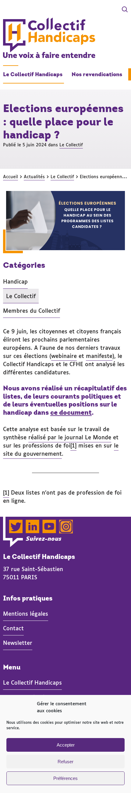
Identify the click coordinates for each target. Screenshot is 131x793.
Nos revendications (97, 74)
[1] (73, 445)
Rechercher (105, 10)
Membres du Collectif (31, 310)
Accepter (66, 744)
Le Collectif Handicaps (32, 74)
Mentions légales (25, 613)
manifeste (99, 355)
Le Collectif (71, 144)
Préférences (65, 778)
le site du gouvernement (61, 449)
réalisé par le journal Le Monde (69, 436)
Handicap (15, 281)
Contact (13, 627)
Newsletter (17, 642)
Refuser (65, 761)
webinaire (64, 355)
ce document (71, 412)
